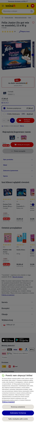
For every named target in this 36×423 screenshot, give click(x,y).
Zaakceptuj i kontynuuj (18, 413)
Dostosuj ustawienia (18, 407)
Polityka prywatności (8, 402)
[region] (18, 398)
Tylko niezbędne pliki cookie (18, 419)
